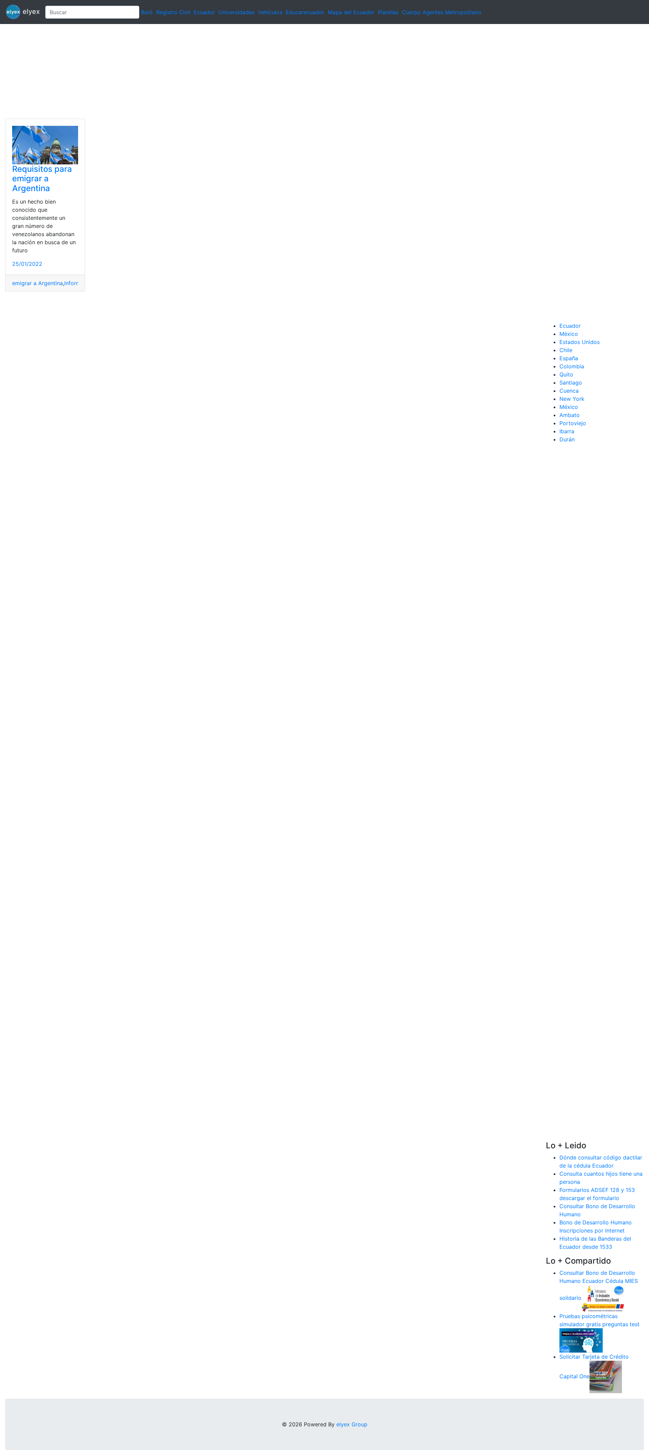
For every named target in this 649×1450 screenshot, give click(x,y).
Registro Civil (173, 12)
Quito (566, 374)
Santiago (570, 382)
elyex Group (351, 1424)
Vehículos (270, 12)
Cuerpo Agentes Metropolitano (441, 12)
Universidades (236, 12)
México (568, 333)
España (568, 358)
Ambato (569, 415)
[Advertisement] (203, 71)
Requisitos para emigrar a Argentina (42, 178)
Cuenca (569, 390)
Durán (567, 439)
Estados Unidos (579, 342)
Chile (565, 350)
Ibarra (566, 431)
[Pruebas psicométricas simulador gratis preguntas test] (581, 1339)
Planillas (388, 12)
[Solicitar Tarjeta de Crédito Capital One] (606, 1376)
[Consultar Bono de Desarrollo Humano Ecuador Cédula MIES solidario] (603, 1297)
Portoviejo (572, 423)
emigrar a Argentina (37, 283)
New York (571, 398)
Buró (147, 12)
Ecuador (204, 12)
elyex (30, 11)
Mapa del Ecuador (351, 12)
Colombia (571, 366)
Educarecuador (305, 12)
